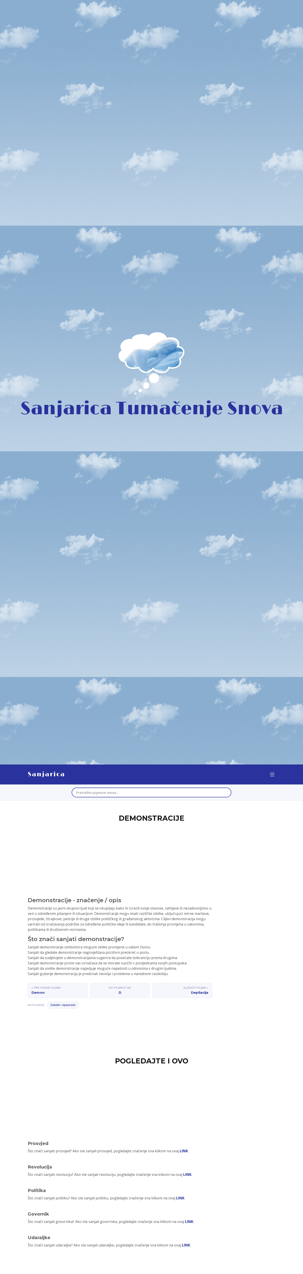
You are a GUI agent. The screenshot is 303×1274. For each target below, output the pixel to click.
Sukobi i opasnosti (63, 1005)
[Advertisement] (151, 857)
